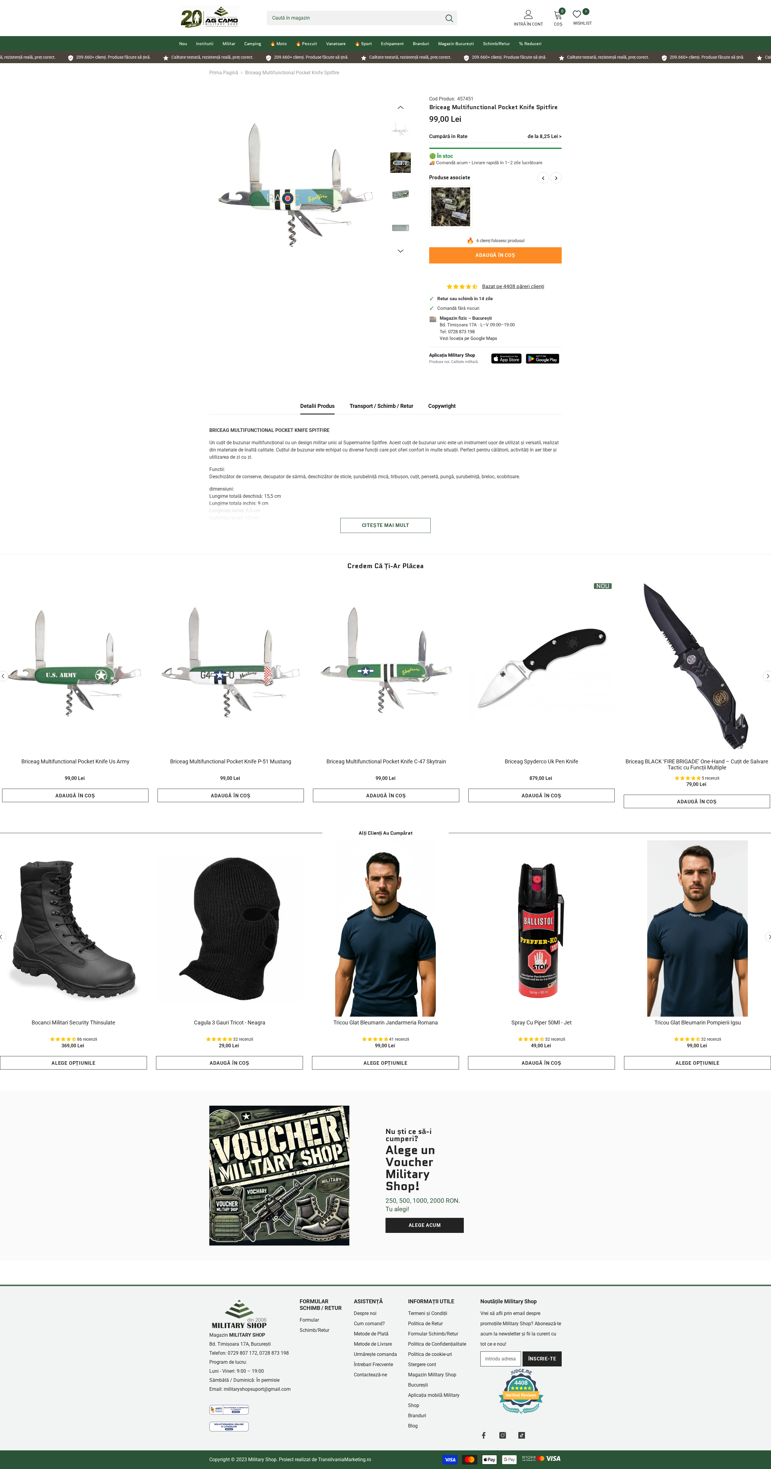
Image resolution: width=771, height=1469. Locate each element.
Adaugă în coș (495, 255)
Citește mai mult (385, 525)
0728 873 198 (461, 331)
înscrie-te (542, 1359)
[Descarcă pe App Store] (506, 358)
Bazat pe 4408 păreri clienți (513, 286)
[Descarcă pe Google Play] (542, 358)
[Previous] (400, 107)
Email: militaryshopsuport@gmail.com (250, 1389)
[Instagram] (502, 1435)
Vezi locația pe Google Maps (468, 338)
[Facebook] (483, 1435)
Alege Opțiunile (73, 1063)
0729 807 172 (242, 1353)
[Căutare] (362, 18)
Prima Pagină (223, 72)
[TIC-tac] (521, 1435)
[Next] (400, 251)
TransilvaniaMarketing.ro (344, 1459)
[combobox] (354, 18)
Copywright (442, 406)
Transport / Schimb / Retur (381, 406)
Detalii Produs (317, 406)
